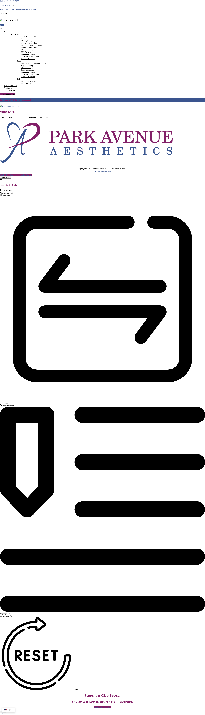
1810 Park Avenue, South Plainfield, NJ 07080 (18, 9)
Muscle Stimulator (28, 70)
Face (19, 34)
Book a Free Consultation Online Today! (16, 175)
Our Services (9, 32)
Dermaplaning (26, 41)
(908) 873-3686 (6, 5)
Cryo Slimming (27, 66)
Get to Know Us (10, 86)
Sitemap (97, 171)
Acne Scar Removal (28, 36)
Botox (23, 39)
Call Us (3, 714)
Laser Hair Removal (28, 81)
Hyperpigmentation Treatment (32, 45)
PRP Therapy (26, 52)
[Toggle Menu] (1, 28)
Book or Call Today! (102, 707)
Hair (18, 79)
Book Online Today (7, 94)
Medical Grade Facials (29, 48)
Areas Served (14, 90)
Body (19, 61)
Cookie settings (5, 177)
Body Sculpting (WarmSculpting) (34, 63)
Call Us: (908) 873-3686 (9, 1)
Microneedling (27, 50)
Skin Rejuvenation (28, 54)
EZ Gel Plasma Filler (29, 43)
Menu (2, 25)
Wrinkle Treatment (28, 59)
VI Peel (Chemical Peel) (30, 57)
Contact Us (8, 88)
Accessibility (106, 171)
